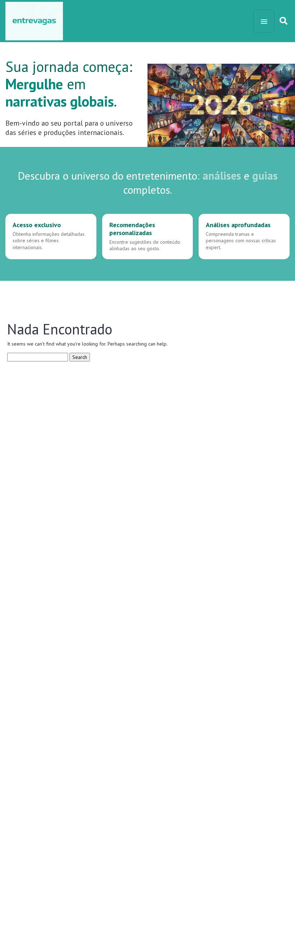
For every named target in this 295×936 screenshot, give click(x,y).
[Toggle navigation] (263, 21)
